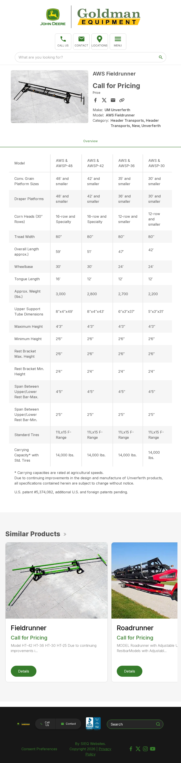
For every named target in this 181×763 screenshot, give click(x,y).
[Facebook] (131, 748)
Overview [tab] (90, 141)
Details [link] (23, 671)
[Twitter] (138, 748)
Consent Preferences (39, 749)
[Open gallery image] (49, 96)
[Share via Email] (113, 100)
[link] (99, 41)
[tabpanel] (49, 97)
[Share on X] (104, 100)
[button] (63, 41)
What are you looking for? (41, 57)
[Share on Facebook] (95, 100)
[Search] (158, 724)
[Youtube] (152, 748)
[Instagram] (145, 748)
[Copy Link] (121, 100)
